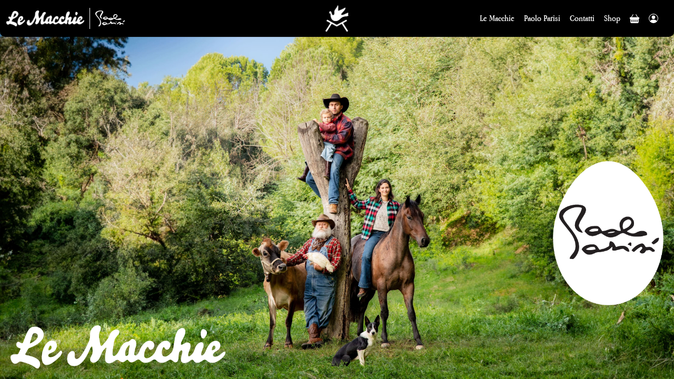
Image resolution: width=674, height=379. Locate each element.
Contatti (582, 18)
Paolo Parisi (542, 18)
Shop (612, 18)
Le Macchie (497, 18)
